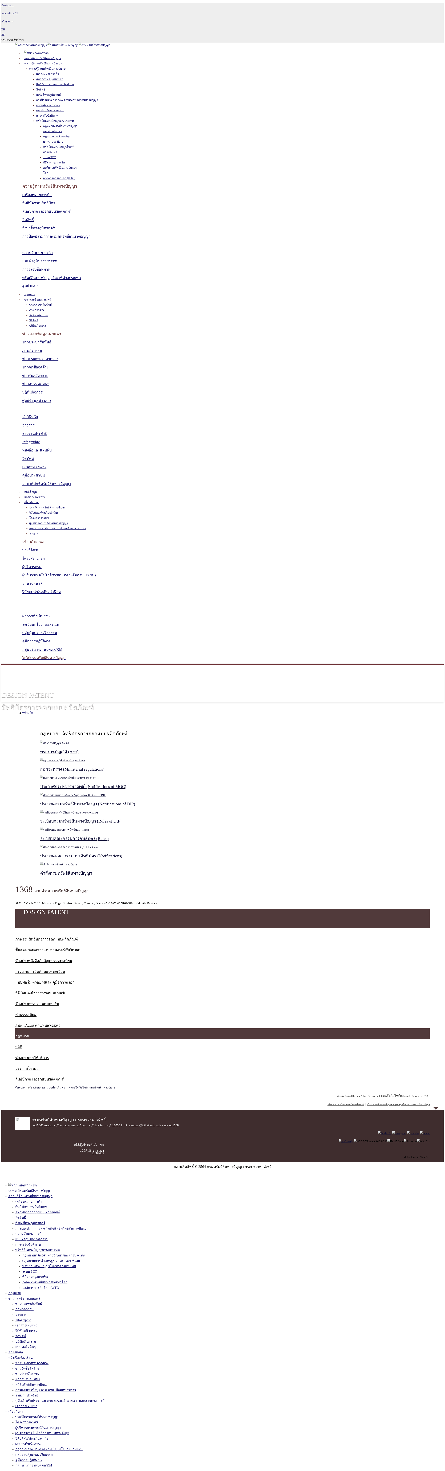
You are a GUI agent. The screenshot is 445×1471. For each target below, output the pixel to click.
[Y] (413, 1133)
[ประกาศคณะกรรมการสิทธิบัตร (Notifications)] (69, 847)
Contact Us (417, 1096)
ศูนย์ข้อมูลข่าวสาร (36, 400)
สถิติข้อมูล (30, 491)
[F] (384, 1133)
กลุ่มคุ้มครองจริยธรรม (39, 633)
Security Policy (359, 1096)
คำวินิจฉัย (30, 417)
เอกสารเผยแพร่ (34, 467)
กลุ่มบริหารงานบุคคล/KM (42, 649)
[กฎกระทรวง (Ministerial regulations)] (62, 760)
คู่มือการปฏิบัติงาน (36, 641)
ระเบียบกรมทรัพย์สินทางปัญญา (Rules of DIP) (81, 821)
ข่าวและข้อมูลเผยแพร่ (37, 299)
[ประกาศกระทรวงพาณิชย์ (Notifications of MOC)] (70, 777)
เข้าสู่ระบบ (7, 21)
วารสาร (28, 425)
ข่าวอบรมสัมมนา (35, 384)
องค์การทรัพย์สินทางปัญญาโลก (44, 1282)
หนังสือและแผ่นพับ (37, 450)
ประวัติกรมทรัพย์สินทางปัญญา (47, 507)
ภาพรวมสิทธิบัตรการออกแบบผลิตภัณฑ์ (46, 939)
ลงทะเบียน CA (10, 13)
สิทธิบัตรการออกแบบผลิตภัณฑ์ (55, 84)
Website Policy (344, 1096)
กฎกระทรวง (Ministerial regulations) (72, 769)
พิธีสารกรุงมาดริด (54, 162)
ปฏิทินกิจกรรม (38, 325)
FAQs (426, 1096)
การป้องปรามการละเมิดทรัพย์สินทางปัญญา (56, 236)
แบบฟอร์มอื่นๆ (25, 1347)
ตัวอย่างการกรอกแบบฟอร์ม (37, 1004)
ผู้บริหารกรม (32, 567)
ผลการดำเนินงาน (36, 616)
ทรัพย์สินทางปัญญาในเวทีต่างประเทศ (51, 278)
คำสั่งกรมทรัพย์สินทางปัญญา (66, 873)
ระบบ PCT (49, 157)
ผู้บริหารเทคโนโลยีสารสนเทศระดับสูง (42, 1433)
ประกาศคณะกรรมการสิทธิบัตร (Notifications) (81, 856)
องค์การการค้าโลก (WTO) (59, 178)
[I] (399, 1133)
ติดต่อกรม (21, 1087)
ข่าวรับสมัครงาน (35, 375)
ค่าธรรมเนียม (26, 1015)
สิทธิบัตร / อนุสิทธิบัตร (49, 79)
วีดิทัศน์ (33, 320)
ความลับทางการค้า (48, 105)
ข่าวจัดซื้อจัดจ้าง (35, 367)
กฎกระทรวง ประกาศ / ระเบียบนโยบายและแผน (57, 528)
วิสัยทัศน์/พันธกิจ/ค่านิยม (44, 512)
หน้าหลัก (27, 712)
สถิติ (18, 1047)
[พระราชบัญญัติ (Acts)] (54, 743)
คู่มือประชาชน (33, 475)
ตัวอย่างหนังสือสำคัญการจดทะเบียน (43, 961)
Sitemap (405, 1096)
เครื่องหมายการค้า (47, 73)
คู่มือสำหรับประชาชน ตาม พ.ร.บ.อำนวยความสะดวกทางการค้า (61, 1401)
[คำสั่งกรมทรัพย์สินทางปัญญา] (59, 864)
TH (3, 29)
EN (3, 34)
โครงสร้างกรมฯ (39, 517)
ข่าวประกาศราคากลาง (40, 359)
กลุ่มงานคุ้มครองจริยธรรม (34, 1454)
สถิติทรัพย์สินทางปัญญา (32, 1384)
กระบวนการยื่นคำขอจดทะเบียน (40, 971)
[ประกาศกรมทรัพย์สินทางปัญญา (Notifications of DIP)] (73, 795)
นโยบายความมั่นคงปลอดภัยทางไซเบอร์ (345, 1104)
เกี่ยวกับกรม (31, 502)
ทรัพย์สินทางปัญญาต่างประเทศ (55, 120)
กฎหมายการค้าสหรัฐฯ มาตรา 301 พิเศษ (51, 1261)
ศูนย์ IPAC (30, 286)
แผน (390, 1096)
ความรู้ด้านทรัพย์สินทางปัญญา (43, 63)
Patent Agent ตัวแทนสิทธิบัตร (37, 1025)
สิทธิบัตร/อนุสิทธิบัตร (38, 203)
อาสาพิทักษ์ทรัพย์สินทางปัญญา (46, 484)
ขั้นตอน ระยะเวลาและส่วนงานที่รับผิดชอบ (48, 950)
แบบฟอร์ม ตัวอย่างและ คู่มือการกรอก (45, 982)
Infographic (31, 442)
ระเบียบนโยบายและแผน (41, 624)
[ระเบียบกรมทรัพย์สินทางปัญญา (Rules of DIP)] (69, 812)
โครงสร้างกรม (33, 558)
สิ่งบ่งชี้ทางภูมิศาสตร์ (48, 94)
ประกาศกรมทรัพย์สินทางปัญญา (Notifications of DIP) (87, 804)
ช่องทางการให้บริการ (32, 1058)
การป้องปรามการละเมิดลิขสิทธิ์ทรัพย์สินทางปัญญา (67, 99)
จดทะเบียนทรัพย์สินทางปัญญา (42, 58)
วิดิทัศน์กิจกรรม (38, 315)
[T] (425, 1133)
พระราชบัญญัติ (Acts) (59, 752)
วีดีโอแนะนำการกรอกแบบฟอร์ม (40, 993)
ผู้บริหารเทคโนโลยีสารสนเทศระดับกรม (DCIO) (59, 575)
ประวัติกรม (30, 550)
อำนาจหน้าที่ (32, 583)
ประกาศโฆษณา (28, 1068)
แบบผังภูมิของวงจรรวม (50, 110)
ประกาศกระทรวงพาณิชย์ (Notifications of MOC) (83, 786)
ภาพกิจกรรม (37, 310)
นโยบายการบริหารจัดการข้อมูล (415, 1104)
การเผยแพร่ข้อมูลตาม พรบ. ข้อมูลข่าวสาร (45, 1390)
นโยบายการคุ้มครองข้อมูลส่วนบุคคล (383, 1104)
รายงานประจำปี (34, 434)
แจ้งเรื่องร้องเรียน (34, 497)
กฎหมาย (29, 294)
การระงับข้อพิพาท (47, 115)
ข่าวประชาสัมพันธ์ (40, 304)
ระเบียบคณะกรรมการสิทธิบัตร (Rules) (74, 838)
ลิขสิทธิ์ (40, 89)
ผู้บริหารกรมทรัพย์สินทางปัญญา (48, 523)
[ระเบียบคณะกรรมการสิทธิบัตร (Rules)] (64, 829)
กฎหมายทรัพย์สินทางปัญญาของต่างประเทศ (53, 1255)
